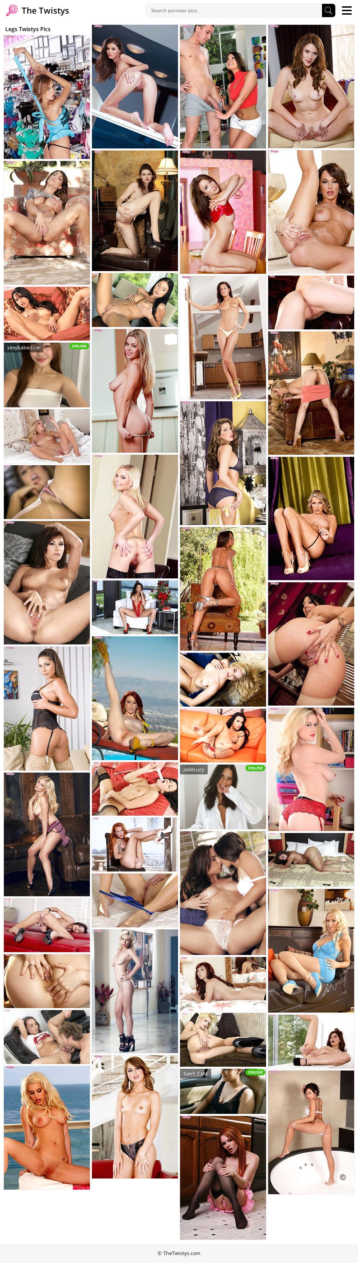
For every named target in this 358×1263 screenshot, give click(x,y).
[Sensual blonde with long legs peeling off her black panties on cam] (135, 991)
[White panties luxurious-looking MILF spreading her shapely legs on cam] (46, 223)
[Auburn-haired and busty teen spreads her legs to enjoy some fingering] (46, 583)
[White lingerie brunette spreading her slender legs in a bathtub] (311, 1132)
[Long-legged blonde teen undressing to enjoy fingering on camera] (135, 391)
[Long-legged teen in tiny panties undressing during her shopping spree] (46, 97)
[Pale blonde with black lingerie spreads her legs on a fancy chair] (223, 679)
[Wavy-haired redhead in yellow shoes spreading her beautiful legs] (135, 698)
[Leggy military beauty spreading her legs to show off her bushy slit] (135, 210)
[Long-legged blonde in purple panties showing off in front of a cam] (46, 834)
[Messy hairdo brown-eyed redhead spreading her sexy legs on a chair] (311, 302)
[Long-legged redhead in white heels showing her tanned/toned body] (135, 844)
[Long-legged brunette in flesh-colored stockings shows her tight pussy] (311, 644)
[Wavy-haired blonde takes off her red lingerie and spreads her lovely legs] (311, 769)
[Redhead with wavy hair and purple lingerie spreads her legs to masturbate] (311, 86)
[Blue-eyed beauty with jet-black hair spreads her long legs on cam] (223, 735)
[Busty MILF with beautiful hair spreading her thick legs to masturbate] (311, 212)
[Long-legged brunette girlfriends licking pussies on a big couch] (223, 893)
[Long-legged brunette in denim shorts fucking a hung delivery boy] (46, 1037)
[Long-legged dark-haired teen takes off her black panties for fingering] (46, 925)
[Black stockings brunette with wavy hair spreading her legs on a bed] (135, 789)
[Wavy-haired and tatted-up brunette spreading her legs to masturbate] (135, 1117)
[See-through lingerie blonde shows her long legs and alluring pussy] (135, 900)
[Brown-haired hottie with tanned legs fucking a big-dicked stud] (223, 86)
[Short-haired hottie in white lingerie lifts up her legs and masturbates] (46, 981)
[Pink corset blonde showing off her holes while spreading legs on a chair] (135, 516)
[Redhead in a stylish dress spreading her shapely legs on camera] (311, 1041)
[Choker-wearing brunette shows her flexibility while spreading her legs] (311, 860)
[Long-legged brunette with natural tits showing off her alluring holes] (223, 212)
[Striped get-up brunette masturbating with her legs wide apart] (46, 313)
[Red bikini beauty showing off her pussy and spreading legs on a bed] (223, 984)
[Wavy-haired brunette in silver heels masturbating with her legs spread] (223, 589)
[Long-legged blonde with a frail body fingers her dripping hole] (223, 1040)
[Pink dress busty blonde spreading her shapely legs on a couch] (46, 1128)
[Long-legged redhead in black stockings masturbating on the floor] (223, 1178)
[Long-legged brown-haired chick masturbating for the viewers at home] (223, 463)
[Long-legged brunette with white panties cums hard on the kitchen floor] (223, 338)
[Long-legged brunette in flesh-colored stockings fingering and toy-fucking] (46, 708)
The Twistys (44, 10)
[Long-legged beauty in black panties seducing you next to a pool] (135, 86)
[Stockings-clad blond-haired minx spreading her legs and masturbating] (46, 492)
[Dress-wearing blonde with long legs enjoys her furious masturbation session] (311, 393)
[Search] (329, 10)
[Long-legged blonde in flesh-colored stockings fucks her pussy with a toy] (46, 436)
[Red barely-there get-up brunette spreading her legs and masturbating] (135, 607)
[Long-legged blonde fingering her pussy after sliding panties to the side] (311, 519)
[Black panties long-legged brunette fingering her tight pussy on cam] (135, 300)
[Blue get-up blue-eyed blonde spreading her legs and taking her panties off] (311, 951)
